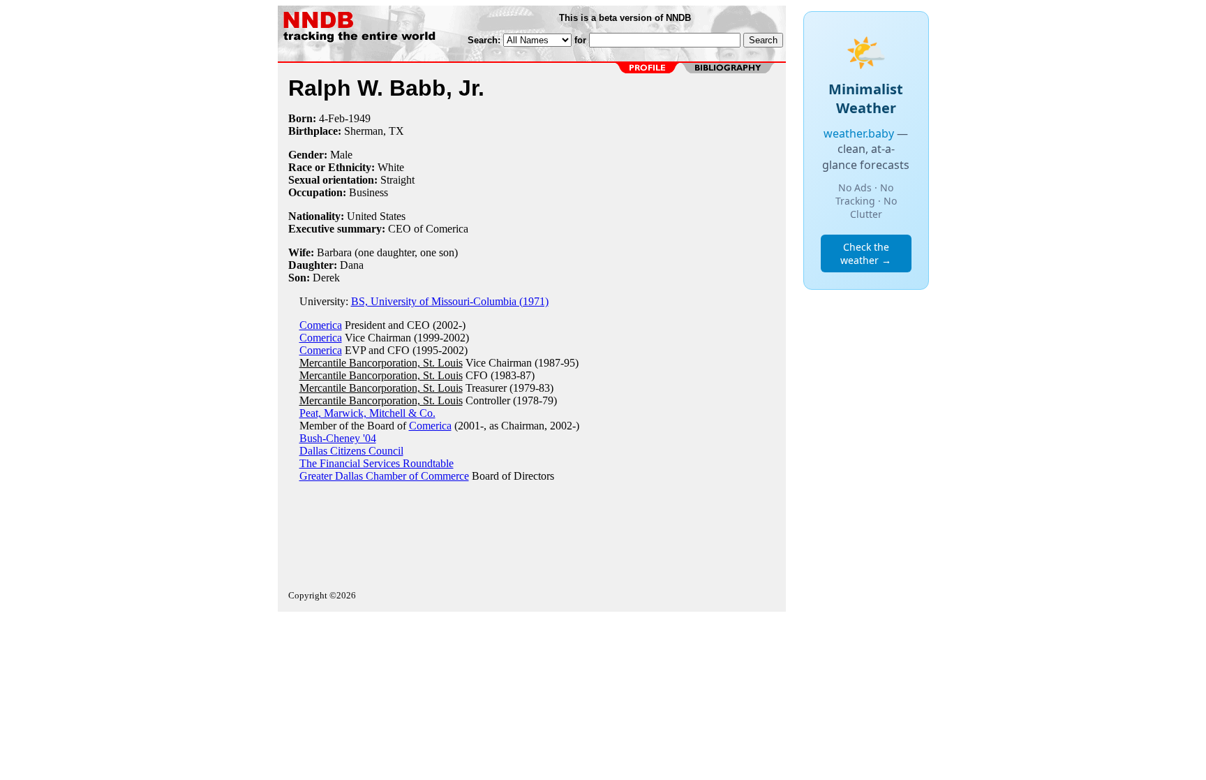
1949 (359, 118)
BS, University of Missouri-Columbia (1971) (450, 301)
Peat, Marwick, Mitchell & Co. (367, 413)
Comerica (320, 325)
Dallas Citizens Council (351, 451)
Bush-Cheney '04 (337, 438)
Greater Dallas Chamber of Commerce (384, 476)
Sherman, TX (374, 131)
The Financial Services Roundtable (376, 463)
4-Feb (332, 118)
